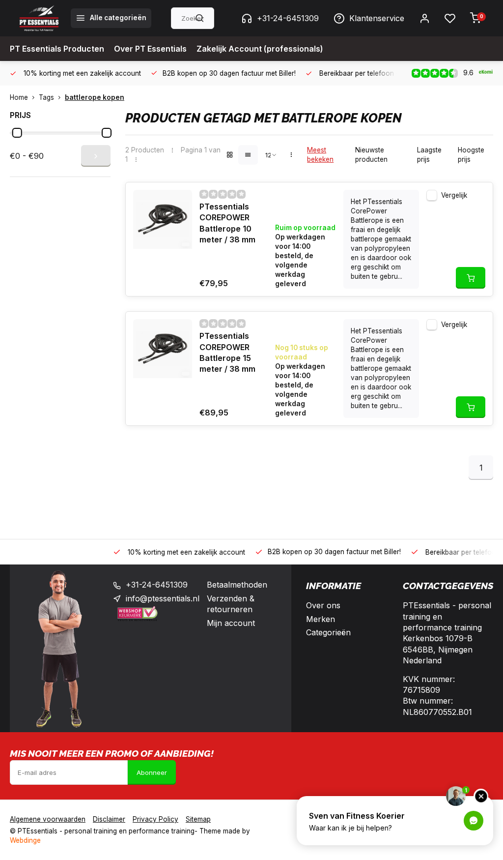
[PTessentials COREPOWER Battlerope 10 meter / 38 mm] (162, 219)
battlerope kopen (94, 97)
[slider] (17, 133)
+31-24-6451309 (288, 18)
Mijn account (231, 623)
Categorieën (328, 632)
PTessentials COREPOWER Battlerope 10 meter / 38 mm (227, 223)
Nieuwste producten (371, 154)
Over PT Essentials (150, 49)
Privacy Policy (155, 819)
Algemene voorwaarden (47, 819)
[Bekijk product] (470, 278)
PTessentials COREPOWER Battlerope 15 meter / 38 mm (227, 352)
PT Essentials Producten (57, 49)
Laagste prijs (429, 154)
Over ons (323, 605)
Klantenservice (376, 18)
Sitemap (198, 819)
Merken (320, 619)
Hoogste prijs (471, 154)
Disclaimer (109, 819)
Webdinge (25, 840)
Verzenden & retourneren (230, 603)
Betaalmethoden (237, 585)
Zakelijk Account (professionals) (259, 49)
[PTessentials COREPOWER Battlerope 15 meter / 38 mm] (162, 348)
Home (19, 97)
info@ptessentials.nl (162, 598)
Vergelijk (454, 195)
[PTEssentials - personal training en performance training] (39, 18)
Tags (46, 97)
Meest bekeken (320, 154)
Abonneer (152, 772)
